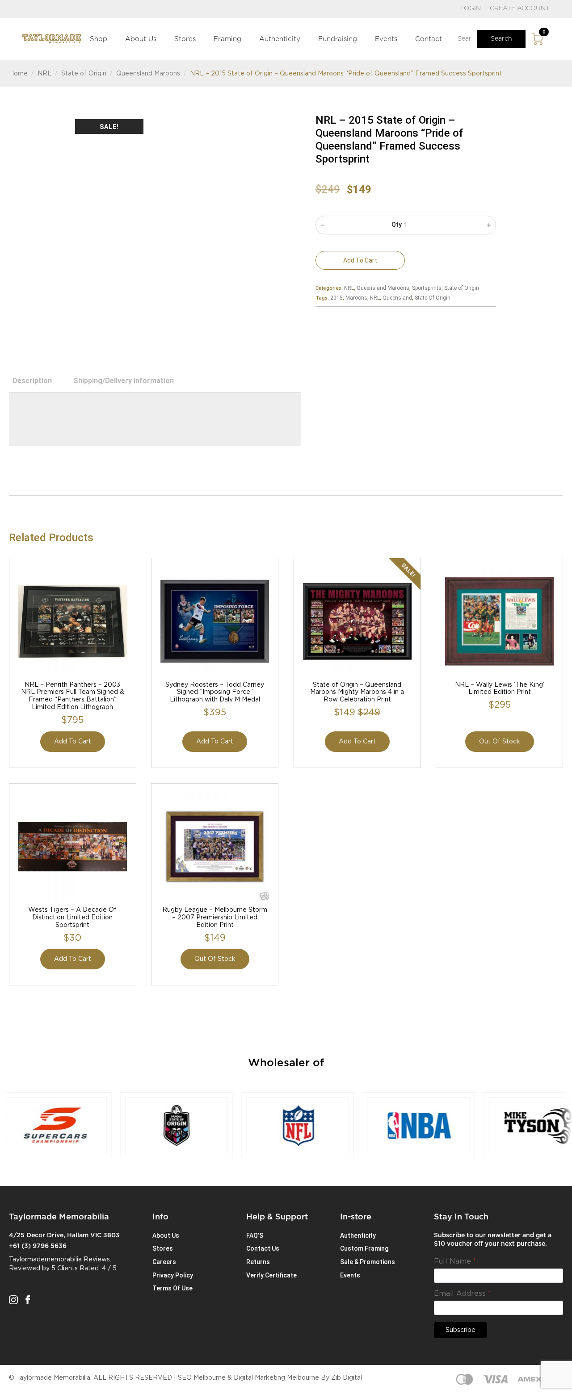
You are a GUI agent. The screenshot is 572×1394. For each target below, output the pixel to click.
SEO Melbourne (202, 1378)
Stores (185, 39)
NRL (44, 74)
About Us (140, 39)
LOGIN (470, 8)
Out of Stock (499, 742)
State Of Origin (432, 298)
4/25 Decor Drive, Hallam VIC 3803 (64, 1235)
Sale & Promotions (367, 1261)
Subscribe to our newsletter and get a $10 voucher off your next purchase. (492, 1240)
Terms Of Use (172, 1288)
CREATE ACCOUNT (520, 8)
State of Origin (83, 74)
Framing (227, 39)
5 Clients (64, 1268)
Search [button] (501, 39)
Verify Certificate (271, 1275)
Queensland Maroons (148, 74)
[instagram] (13, 1299)
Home (18, 74)
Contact (428, 39)
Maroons (356, 298)
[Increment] (489, 225)
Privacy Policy (172, 1275)
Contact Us (262, 1248)
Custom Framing (364, 1248)
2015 (336, 298)
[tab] (32, 381)
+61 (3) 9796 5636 (38, 1246)
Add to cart (360, 260)
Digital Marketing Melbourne (276, 1378)
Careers (164, 1261)
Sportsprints (427, 288)
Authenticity (279, 39)
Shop (98, 39)
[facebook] (27, 1299)
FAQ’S (254, 1235)
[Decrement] (323, 225)
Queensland (397, 298)
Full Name (455, 1261)
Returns (258, 1261)
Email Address (462, 1293)
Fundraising (337, 39)
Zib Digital (346, 1378)
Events (386, 39)
